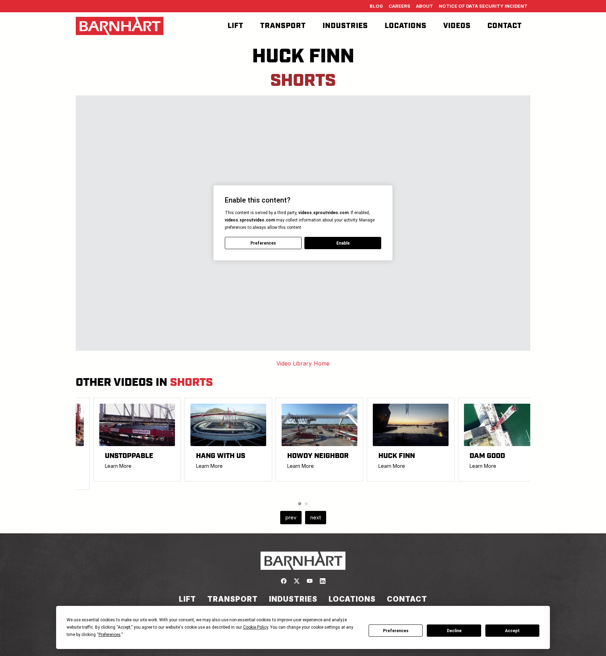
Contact (504, 26)
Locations (405, 26)
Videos (457, 26)
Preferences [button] (110, 634)
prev (290, 517)
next (315, 517)
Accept (512, 630)
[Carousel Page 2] (306, 503)
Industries (345, 26)
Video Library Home (303, 363)
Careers (399, 6)
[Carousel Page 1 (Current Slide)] (299, 503)
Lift (235, 26)
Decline (454, 630)
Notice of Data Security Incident (483, 6)
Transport (283, 26)
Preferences (396, 630)
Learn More (118, 466)
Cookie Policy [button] (255, 627)
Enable (343, 243)
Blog (376, 6)
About (424, 6)
